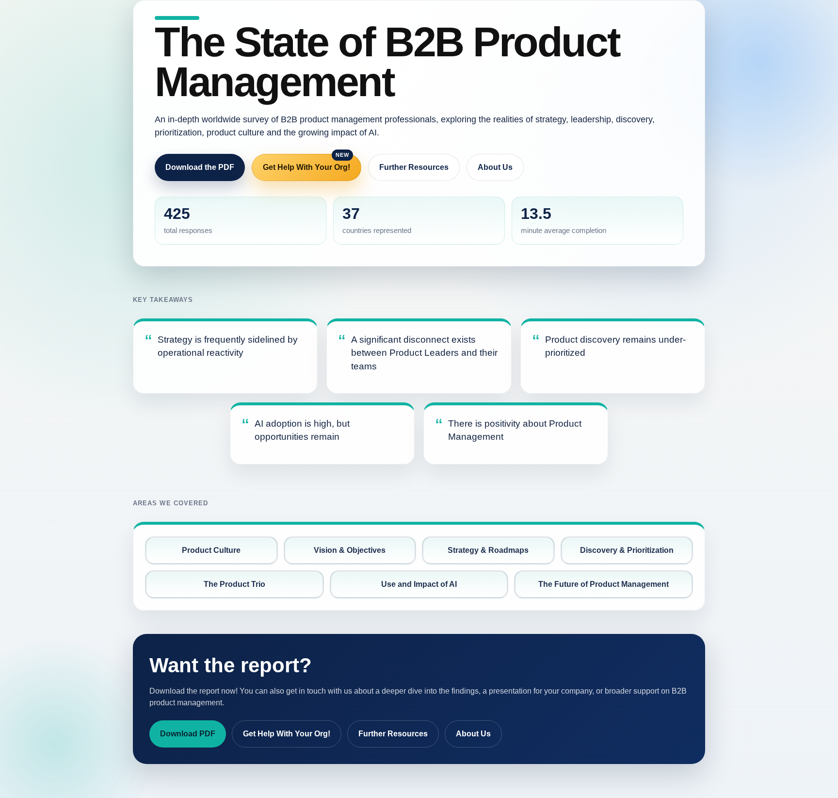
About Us (495, 167)
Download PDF (187, 734)
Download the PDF (199, 167)
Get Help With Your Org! (306, 167)
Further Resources (414, 167)
